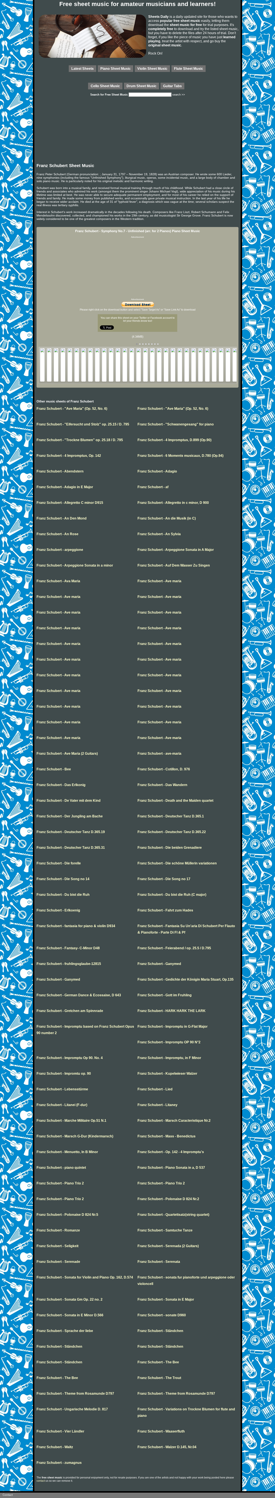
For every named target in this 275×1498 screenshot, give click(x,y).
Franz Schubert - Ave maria (159, 581)
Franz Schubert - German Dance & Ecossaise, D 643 (79, 995)
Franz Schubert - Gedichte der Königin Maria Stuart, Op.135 (186, 979)
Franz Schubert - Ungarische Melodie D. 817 (72, 1409)
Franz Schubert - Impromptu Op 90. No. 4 (70, 1058)
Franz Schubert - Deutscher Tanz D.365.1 (171, 816)
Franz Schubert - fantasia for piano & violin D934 (76, 926)
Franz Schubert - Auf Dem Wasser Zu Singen (174, 565)
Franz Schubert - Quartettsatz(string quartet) (173, 1214)
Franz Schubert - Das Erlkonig (61, 785)
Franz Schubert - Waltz (55, 1447)
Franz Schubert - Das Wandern (162, 785)
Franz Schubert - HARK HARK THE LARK (172, 1011)
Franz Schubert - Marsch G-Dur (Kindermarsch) (75, 1136)
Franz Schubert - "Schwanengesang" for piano (176, 424)
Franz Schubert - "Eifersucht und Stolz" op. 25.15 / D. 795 (83, 424)
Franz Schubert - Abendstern (60, 471)
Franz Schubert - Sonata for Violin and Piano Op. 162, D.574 (85, 1277)
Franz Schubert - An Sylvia (159, 534)
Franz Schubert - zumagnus (59, 1462)
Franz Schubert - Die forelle (59, 863)
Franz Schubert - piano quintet (61, 1167)
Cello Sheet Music (105, 86)
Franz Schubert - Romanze (58, 1230)
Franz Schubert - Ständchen (160, 1331)
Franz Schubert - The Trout (159, 1378)
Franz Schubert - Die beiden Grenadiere (170, 847)
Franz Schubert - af (153, 487)
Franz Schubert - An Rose (57, 534)
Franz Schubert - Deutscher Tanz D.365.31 (71, 847)
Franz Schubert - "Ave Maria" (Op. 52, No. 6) (72, 408)
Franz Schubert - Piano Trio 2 (60, 1183)
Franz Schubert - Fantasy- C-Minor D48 (68, 948)
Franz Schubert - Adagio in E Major (65, 487)
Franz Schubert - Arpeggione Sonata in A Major (176, 550)
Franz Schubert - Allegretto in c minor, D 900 (173, 502)
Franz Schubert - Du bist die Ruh (63, 894)
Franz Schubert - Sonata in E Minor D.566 (70, 1315)
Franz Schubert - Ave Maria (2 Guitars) (67, 753)
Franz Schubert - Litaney (157, 1105)
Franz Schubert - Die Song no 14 (63, 879)
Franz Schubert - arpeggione (60, 550)
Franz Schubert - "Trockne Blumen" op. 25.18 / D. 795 (80, 440)
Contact (8, 1494)
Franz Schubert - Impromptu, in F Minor (169, 1058)
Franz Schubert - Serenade (58, 1261)
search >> (178, 94)
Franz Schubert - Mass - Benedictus (167, 1136)
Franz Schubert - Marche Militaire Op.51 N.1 (71, 1120)
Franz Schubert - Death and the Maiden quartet (175, 800)
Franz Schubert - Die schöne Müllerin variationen (177, 863)
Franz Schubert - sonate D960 (162, 1315)
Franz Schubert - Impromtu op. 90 (64, 1073)
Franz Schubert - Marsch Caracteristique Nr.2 (174, 1120)
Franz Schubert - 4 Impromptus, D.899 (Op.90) (174, 440)
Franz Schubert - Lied (155, 1089)
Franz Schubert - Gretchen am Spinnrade (70, 1011)
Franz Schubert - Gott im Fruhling (165, 995)
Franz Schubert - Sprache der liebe (65, 1331)
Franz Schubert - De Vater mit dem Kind (69, 800)
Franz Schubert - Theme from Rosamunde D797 (75, 1393)
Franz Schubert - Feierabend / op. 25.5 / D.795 (174, 948)
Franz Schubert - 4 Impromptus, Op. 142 (69, 455)
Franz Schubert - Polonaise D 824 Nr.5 (67, 1214)
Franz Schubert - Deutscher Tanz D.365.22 (172, 832)
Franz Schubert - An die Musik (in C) (167, 518)
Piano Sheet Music (115, 68)
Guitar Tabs (172, 86)
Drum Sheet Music (141, 86)
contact (41, 1480)
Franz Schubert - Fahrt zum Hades (165, 910)
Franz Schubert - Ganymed (159, 964)
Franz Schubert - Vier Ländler (60, 1431)
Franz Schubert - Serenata (159, 1261)
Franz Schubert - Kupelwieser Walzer (167, 1073)
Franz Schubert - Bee (54, 769)
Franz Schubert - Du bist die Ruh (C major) (172, 894)
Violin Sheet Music (152, 68)
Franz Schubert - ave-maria (159, 753)
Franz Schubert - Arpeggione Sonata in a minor (75, 565)
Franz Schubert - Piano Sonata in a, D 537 (171, 1167)
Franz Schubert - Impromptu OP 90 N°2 (169, 1042)
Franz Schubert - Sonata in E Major (166, 1299)
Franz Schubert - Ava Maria (58, 581)
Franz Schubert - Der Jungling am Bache (70, 816)
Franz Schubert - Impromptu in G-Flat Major (173, 1026)
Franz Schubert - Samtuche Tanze (165, 1230)
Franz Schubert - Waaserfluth (161, 1431)
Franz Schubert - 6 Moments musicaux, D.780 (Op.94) (180, 455)
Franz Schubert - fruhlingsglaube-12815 (69, 964)
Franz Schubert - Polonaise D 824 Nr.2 (168, 1199)
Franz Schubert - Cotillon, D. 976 (164, 769)
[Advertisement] (137, 131)
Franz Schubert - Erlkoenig (58, 910)
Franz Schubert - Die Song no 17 (164, 879)
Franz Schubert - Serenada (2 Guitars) (168, 1246)
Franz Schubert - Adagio (157, 471)
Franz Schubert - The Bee (158, 1362)
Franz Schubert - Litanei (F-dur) (62, 1105)
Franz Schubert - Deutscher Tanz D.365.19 (71, 832)
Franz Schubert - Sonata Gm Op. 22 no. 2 (69, 1299)
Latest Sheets (82, 68)
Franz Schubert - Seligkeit (57, 1246)
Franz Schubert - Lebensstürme (62, 1089)
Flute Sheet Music (188, 68)
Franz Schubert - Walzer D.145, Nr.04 (167, 1447)
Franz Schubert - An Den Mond (62, 518)
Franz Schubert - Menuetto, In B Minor (67, 1152)
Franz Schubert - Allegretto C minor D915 (70, 502)
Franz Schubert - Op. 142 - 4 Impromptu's (171, 1152)
